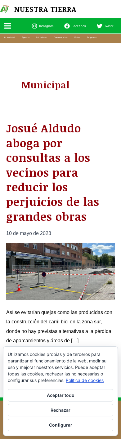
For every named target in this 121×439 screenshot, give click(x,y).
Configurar (60, 425)
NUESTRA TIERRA (45, 9)
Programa (91, 37)
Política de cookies (85, 380)
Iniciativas (41, 37)
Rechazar (60, 410)
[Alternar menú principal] (8, 26)
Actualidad (9, 37)
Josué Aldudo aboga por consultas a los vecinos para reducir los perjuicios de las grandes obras (52, 172)
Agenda (25, 37)
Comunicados (61, 37)
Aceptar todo (60, 395)
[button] (118, 9)
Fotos (77, 37)
